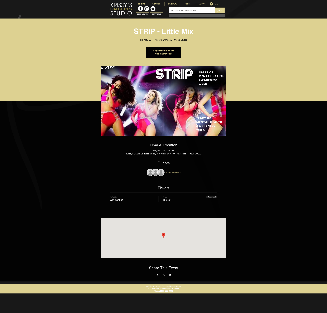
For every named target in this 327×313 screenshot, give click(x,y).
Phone (156, 291)
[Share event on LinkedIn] (170, 275)
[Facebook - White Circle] (140, 8)
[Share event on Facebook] (157, 275)
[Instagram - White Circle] (146, 8)
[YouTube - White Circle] (152, 8)
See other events (163, 54)
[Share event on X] (163, 275)
